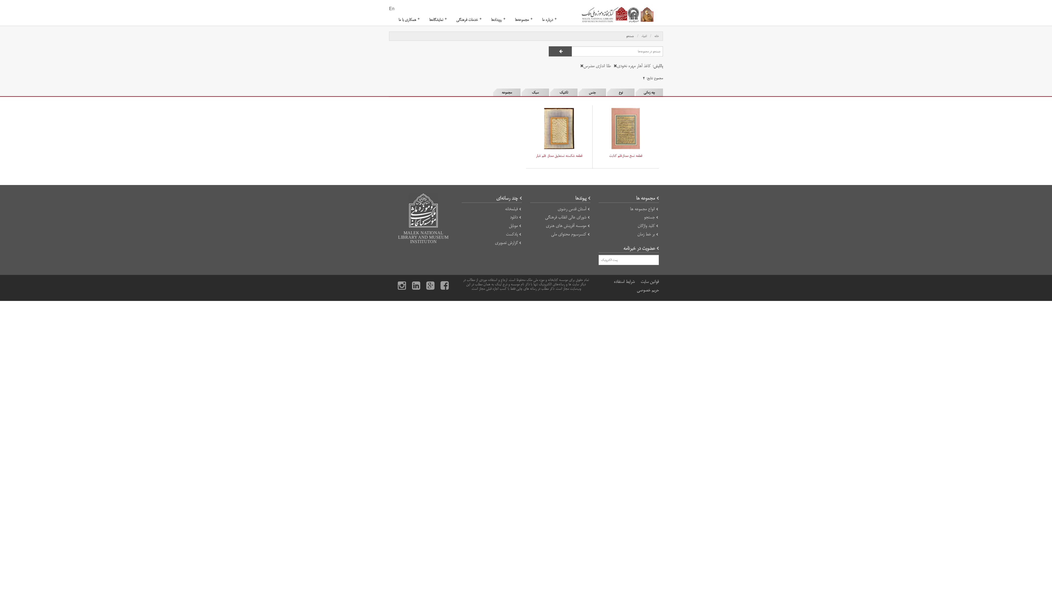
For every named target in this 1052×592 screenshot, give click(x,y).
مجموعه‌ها (524, 19)
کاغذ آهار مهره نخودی (634, 66)
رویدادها (498, 19)
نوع (621, 92)
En (392, 9)
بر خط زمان (646, 234)
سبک (535, 92)
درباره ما (549, 19)
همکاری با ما (409, 19)
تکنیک (564, 92)
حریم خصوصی (648, 290)
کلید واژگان (646, 225)
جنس (592, 92)
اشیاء (644, 36)
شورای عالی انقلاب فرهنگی (565, 217)
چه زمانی (649, 92)
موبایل (513, 225)
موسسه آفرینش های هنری (566, 225)
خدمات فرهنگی (469, 19)
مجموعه (507, 92)
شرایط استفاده (624, 281)
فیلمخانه (511, 209)
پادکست (512, 234)
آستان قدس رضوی (572, 209)
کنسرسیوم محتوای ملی (568, 234)
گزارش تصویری (506, 242)
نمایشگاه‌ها (438, 19)
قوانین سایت (650, 281)
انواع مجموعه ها (642, 209)
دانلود (514, 217)
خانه (656, 36)
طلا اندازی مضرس (597, 66)
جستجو (630, 36)
